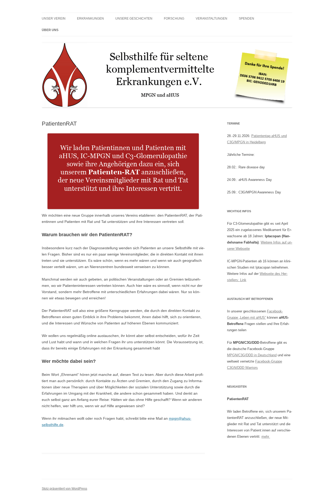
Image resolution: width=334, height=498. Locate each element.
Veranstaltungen (211, 18)
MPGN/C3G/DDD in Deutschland (252, 355)
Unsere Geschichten (133, 18)
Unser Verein (53, 18)
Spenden (246, 18)
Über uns (50, 30)
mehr (265, 436)
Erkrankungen (90, 18)
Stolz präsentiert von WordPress (64, 488)
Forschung (174, 18)
